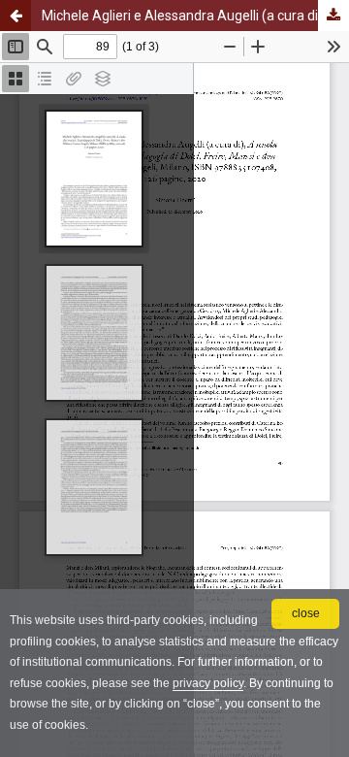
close (306, 613)
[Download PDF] (333, 15)
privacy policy (208, 683)
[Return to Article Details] (15, 15)
